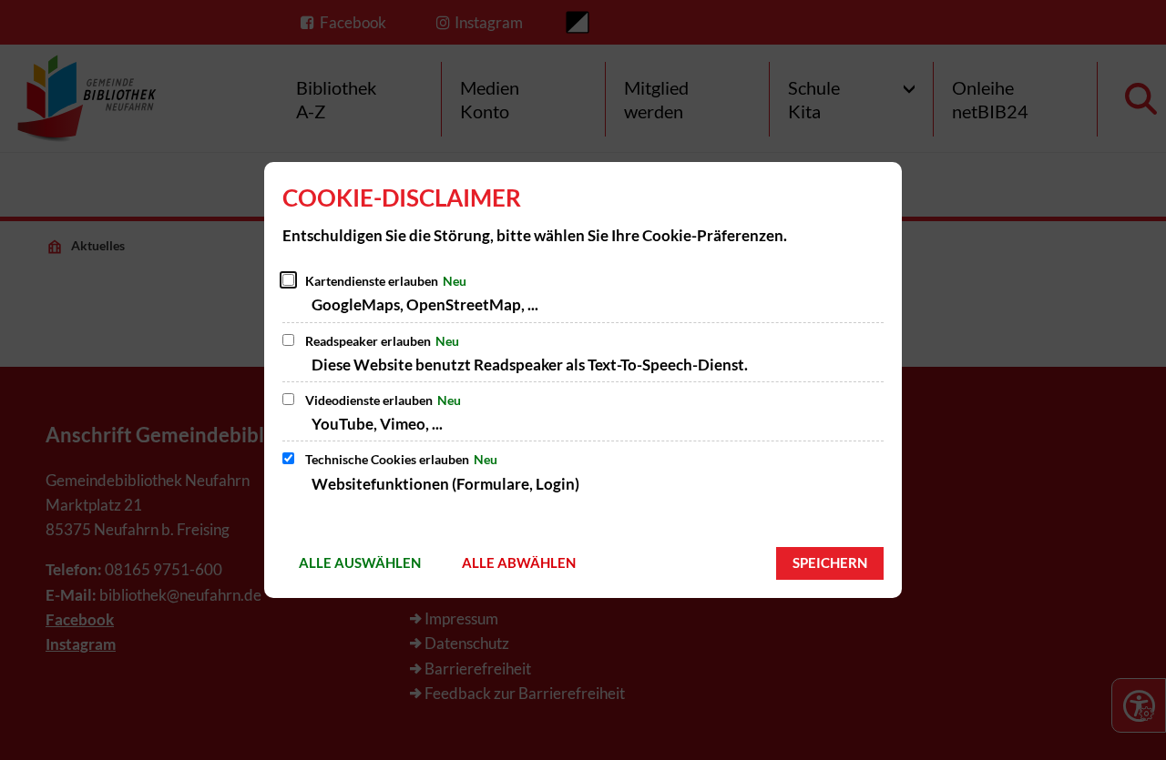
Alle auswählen (360, 562)
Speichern (830, 562)
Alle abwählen (519, 562)
